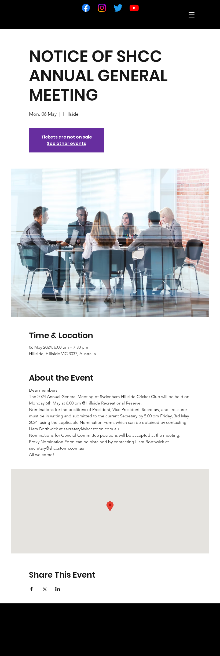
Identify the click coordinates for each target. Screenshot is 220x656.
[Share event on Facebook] (31, 589)
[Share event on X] (44, 589)
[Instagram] (102, 7)
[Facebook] (85, 7)
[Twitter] (118, 7)
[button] (191, 14)
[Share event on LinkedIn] (57, 589)
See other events (66, 143)
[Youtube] (134, 7)
